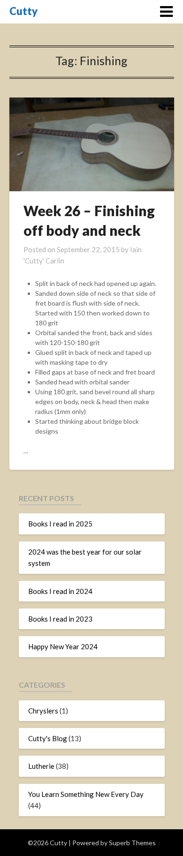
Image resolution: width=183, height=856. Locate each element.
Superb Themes (132, 843)
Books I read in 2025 (60, 523)
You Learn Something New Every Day (86, 794)
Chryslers (43, 710)
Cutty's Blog (47, 738)
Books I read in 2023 (60, 619)
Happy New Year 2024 (63, 646)
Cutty (23, 11)
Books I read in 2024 (60, 591)
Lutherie (41, 766)
